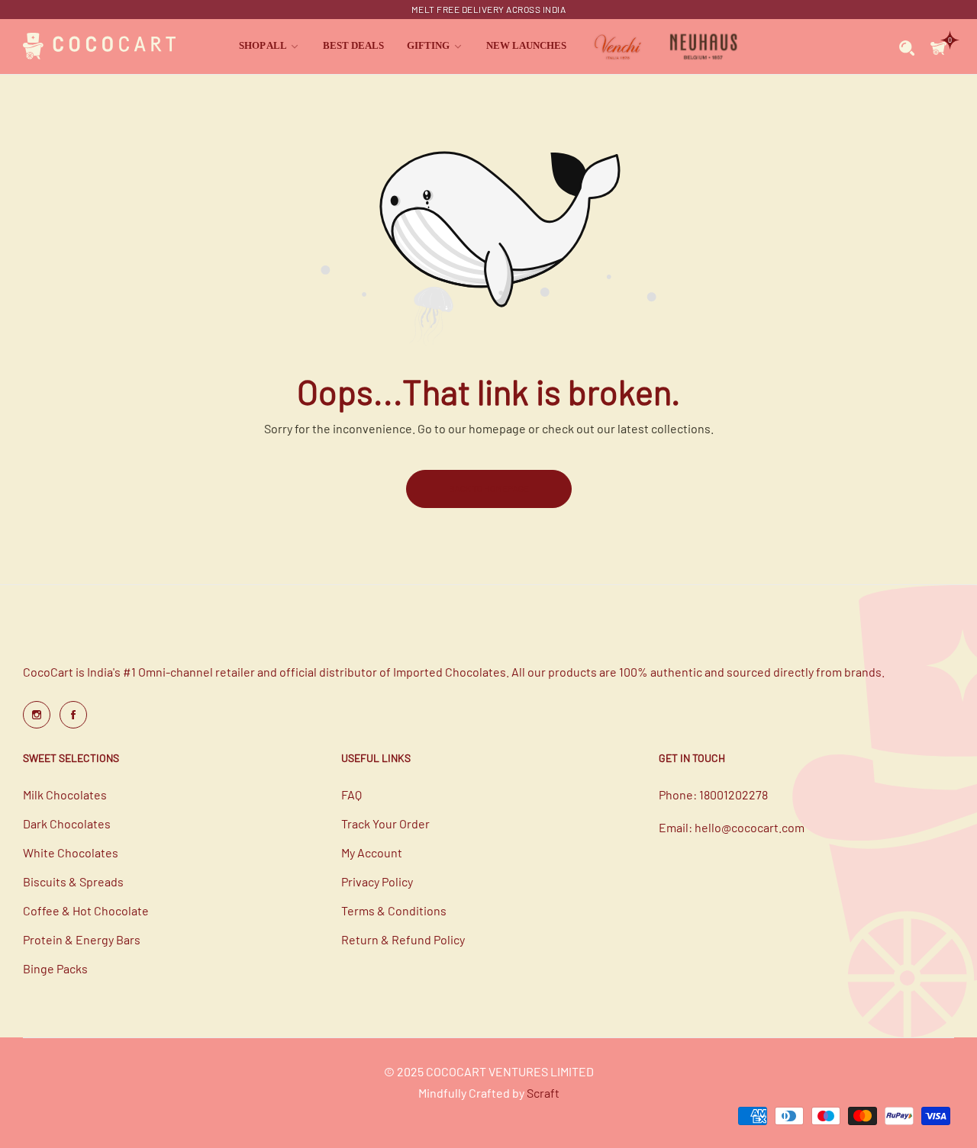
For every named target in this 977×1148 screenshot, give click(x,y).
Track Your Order (385, 823)
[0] (938, 46)
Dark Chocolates (67, 823)
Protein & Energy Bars (81, 939)
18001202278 (733, 794)
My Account (371, 852)
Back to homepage (489, 488)
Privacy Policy (377, 881)
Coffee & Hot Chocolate (86, 910)
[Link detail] (36, 714)
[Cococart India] (99, 47)
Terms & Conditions (394, 910)
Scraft (543, 1092)
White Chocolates (70, 852)
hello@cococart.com (749, 827)
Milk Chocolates (65, 794)
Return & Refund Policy (403, 939)
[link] (269, 46)
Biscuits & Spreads (73, 881)
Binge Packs (55, 968)
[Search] (907, 46)
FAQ (351, 794)
